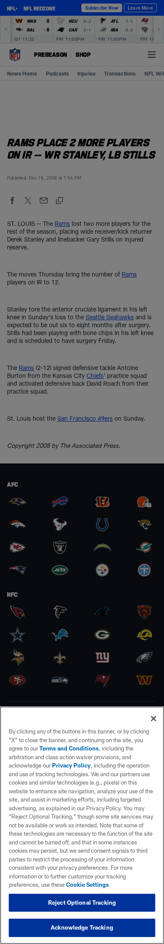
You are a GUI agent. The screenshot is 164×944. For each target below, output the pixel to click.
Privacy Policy (71, 765)
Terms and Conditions (69, 748)
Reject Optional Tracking (82, 902)
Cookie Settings (87, 884)
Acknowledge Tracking (82, 927)
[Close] (153, 718)
